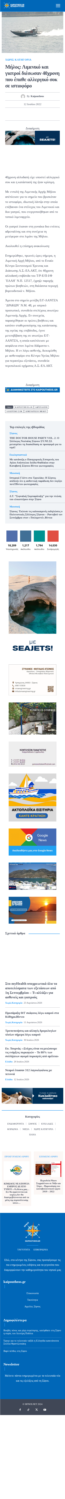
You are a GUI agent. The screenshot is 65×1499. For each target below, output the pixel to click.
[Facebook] (12, 114)
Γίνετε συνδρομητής (53, 533)
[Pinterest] (28, 114)
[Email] (44, 114)
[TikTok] (28, 1410)
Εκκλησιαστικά (18, 455)
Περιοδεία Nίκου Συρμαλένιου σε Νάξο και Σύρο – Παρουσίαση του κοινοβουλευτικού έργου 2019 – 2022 (48, 1186)
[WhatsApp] (36, 114)
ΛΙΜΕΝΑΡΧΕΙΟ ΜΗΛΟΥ (36, 411)
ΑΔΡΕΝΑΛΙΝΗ (41, 407)
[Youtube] (45, 1410)
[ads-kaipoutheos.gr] (32, 389)
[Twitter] (20, 114)
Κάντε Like (12, 532)
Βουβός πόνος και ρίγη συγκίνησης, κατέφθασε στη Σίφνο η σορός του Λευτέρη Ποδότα (32, 1332)
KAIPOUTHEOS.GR (23, 407)
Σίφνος (13, 433)
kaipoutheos (37, 96)
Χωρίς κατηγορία (18, 59)
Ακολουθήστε (26, 532)
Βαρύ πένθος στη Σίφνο (15, 1351)
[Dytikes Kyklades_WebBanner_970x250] (32, 138)
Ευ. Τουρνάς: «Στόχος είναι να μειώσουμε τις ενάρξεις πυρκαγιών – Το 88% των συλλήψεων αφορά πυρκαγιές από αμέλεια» (32, 1052)
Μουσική (15, 473)
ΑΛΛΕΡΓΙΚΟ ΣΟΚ (14, 411)
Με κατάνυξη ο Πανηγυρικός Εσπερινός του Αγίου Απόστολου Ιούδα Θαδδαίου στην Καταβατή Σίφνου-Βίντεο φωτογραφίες (34, 462)
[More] (52, 114)
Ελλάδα (8, 1061)
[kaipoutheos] (24, 96)
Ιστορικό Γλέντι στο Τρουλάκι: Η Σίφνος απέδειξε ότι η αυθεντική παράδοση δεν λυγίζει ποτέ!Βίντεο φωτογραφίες (36, 480)
